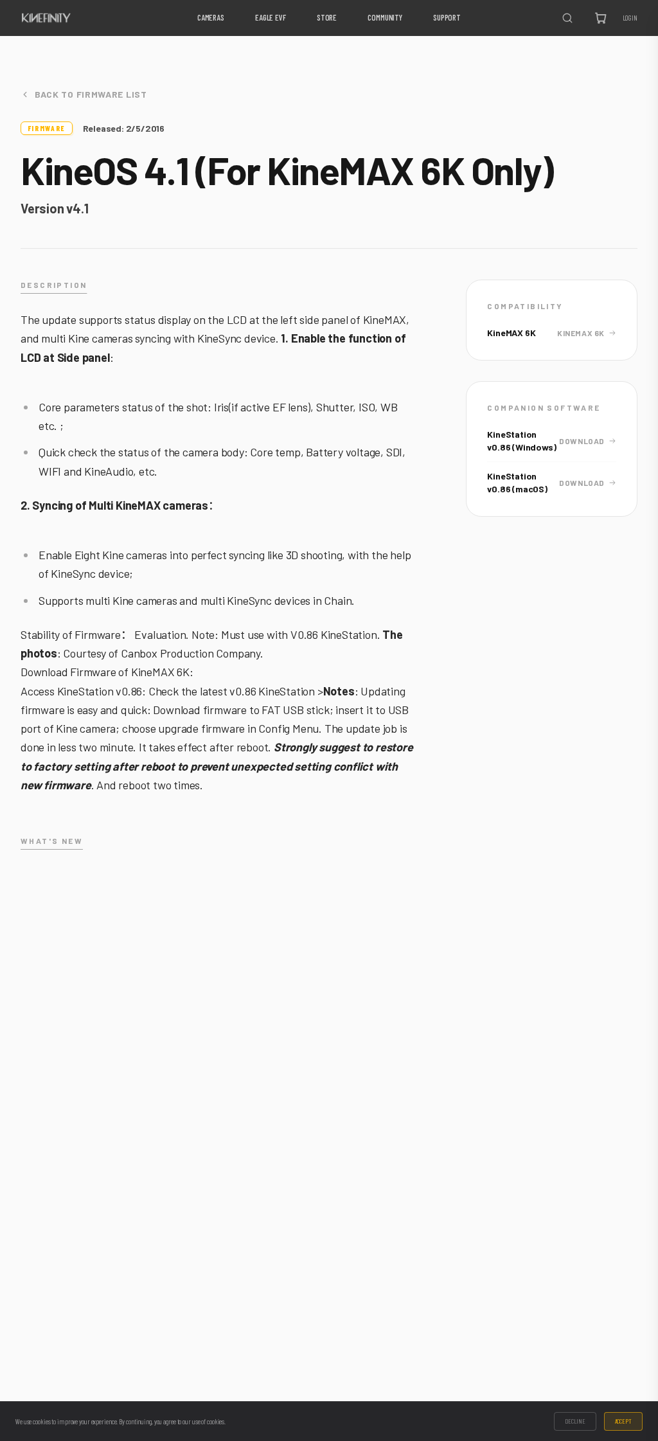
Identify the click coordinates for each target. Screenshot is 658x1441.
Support (447, 17)
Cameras (210, 17)
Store (327, 17)
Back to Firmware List (91, 94)
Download (582, 440)
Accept (623, 1421)
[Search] (567, 18)
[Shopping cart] (600, 18)
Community (385, 17)
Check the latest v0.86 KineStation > (235, 691)
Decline (575, 1421)
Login (630, 17)
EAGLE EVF (270, 17)
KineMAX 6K (581, 332)
